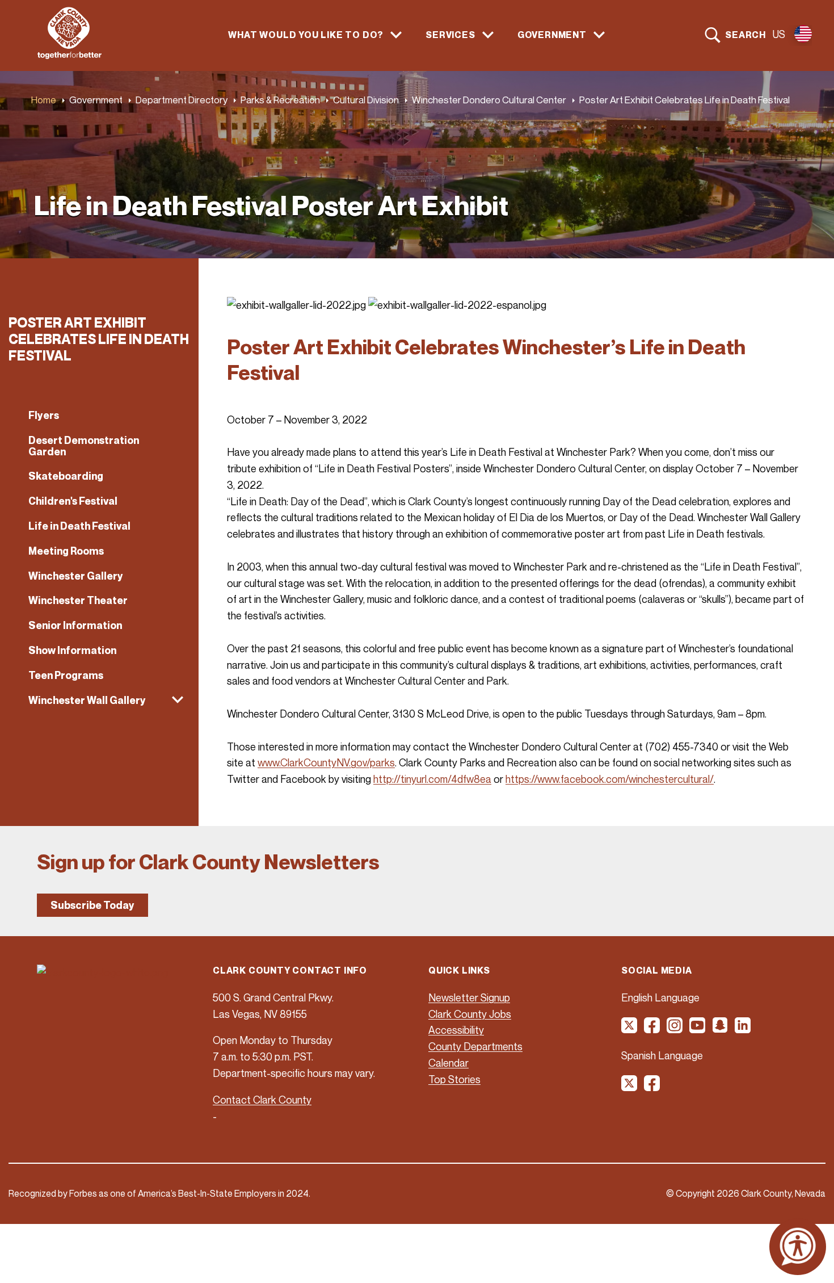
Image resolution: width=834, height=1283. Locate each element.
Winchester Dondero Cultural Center (489, 100)
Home (43, 100)
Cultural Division (366, 100)
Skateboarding (65, 476)
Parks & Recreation (280, 100)
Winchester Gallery (75, 576)
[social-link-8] (652, 1087)
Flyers (43, 415)
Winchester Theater (78, 600)
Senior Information (75, 625)
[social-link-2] (652, 1029)
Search (745, 34)
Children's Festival (72, 501)
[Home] (69, 55)
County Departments (475, 1046)
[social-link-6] (743, 1029)
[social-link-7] (629, 1087)
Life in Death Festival (79, 526)
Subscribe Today (92, 905)
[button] (99, 700)
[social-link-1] (629, 1029)
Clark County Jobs (469, 1014)
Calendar (448, 1062)
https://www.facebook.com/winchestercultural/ (610, 779)
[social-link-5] (720, 1029)
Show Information (72, 650)
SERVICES (450, 35)
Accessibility (456, 1030)
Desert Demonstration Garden (83, 446)
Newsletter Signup (469, 997)
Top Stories (454, 1079)
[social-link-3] (675, 1029)
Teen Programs (65, 675)
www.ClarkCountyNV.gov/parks (326, 762)
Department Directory (182, 100)
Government (96, 100)
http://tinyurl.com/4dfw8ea (432, 779)
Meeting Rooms (66, 551)
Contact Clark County (262, 1099)
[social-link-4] (697, 1029)
